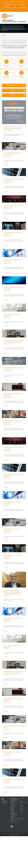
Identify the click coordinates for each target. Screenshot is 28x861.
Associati (22, 798)
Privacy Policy (21, 812)
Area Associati (22, 805)
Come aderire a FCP (22, 801)
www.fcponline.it (15, 821)
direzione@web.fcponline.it (18, 818)
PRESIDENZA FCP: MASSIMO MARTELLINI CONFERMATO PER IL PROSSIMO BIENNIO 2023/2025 (13, 592)
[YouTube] (12, 826)
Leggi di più (6, 138)
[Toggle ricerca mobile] (22, 14)
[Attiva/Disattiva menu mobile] (25, 14)
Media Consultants (14, 834)
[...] (8, 161)
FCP (12, 833)
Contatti (21, 808)
